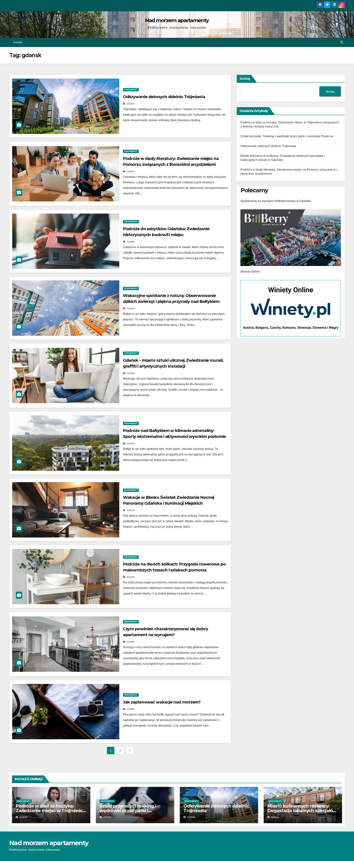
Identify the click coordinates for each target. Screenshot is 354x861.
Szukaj (245, 78)
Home (17, 42)
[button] (341, 42)
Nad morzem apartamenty (177, 20)
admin (130, 104)
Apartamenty (131, 90)
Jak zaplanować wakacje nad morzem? (162, 702)
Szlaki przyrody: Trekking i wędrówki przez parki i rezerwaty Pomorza (286, 136)
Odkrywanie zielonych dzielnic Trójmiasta (164, 96)
